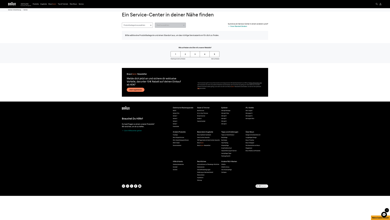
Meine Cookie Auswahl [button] (380, 218)
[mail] (123, 186)
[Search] (377, 4)
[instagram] (127, 186)
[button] (36, 4)
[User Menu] (380, 4)
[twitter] (131, 186)
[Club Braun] (387, 210)
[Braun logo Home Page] (12, 4)
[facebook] (135, 186)
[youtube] (139, 186)
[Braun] (12, 4)
